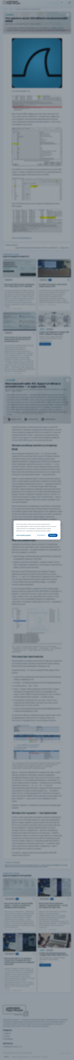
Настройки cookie (23, 535)
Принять (53, 535)
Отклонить (41, 535)
